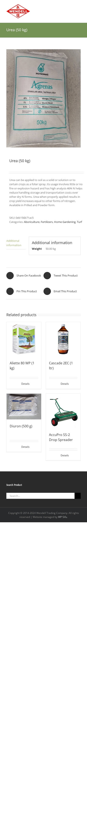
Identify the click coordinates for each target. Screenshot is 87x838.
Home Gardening (65, 222)
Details (25, 383)
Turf (79, 222)
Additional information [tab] (13, 243)
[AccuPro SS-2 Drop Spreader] (63, 411)
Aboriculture (31, 222)
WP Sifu (62, 517)
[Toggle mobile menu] (79, 6)
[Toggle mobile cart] (71, 6)
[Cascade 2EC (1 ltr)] (63, 339)
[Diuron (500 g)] (24, 406)
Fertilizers (47, 222)
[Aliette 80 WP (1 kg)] (24, 339)
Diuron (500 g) (21, 426)
